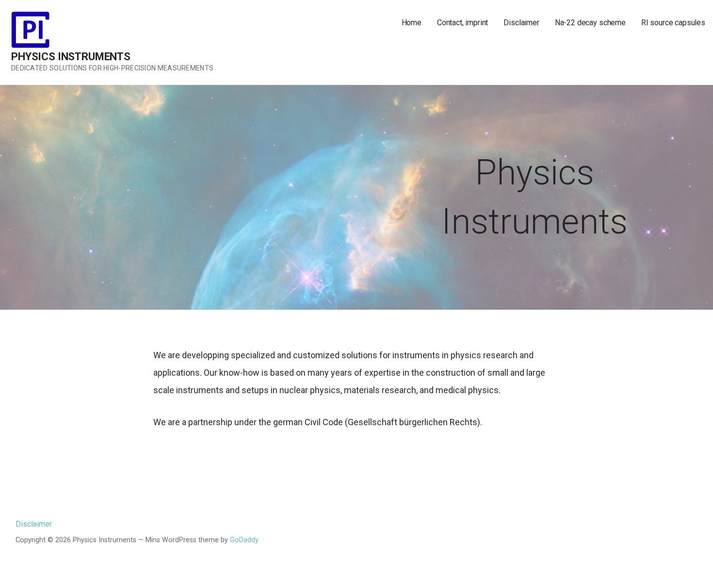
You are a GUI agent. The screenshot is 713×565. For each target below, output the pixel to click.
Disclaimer (521, 22)
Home (411, 22)
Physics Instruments (70, 56)
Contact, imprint (462, 22)
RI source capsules (673, 22)
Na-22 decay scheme (590, 22)
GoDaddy (244, 540)
